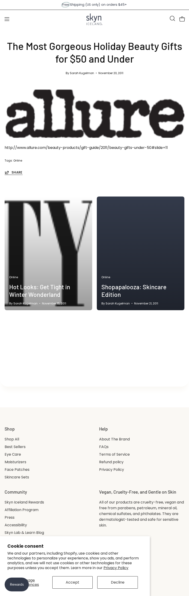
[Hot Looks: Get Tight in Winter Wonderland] (48, 253)
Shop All (12, 439)
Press (10, 517)
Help (103, 428)
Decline (117, 582)
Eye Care (13, 454)
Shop (10, 428)
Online (17, 160)
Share (17, 172)
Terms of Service (114, 454)
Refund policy (111, 462)
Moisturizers (15, 462)
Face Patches (17, 469)
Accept (72, 582)
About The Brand (114, 439)
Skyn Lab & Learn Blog (24, 532)
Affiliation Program (21, 509)
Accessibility (16, 525)
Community (16, 492)
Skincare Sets (17, 477)
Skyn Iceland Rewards (24, 502)
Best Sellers (15, 446)
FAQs (104, 446)
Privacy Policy (115, 567)
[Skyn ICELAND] (94, 19)
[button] (172, 18)
